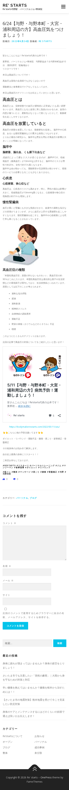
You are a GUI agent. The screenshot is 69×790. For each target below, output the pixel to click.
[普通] (14, 479)
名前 (7, 566)
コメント (9, 523)
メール (8, 580)
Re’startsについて (12, 736)
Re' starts (15, 5)
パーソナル (22, 497)
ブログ (33, 497)
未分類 (38, 753)
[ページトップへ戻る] (34, 769)
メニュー (63, 6)
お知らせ (39, 736)
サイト (6, 595)
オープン (8, 741)
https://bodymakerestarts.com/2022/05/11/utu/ (34, 426)
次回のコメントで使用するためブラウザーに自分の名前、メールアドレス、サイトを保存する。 (33, 615)
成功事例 (39, 747)
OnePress (46, 777)
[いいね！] (4, 479)
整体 (5, 753)
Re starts (45, 41)
